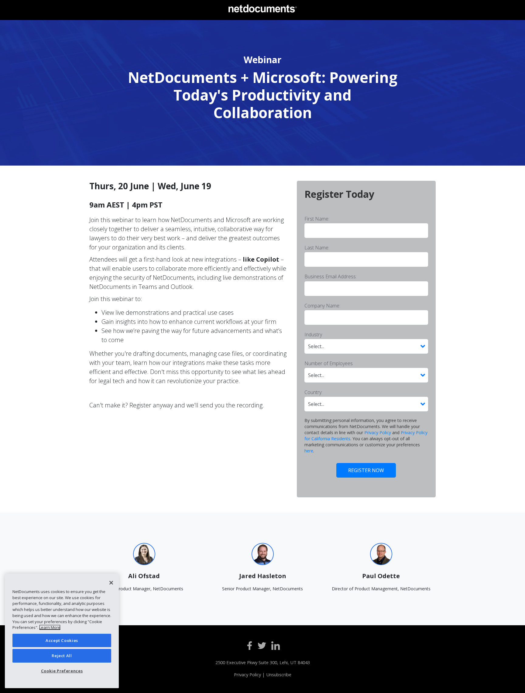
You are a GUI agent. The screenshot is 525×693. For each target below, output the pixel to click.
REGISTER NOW (366, 470)
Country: (313, 392)
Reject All (62, 655)
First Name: (316, 218)
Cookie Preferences (62, 671)
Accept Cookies (62, 640)
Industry (313, 334)
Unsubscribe (278, 674)
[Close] (111, 582)
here (308, 451)
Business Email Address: (330, 276)
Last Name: (316, 247)
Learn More (49, 627)
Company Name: (322, 305)
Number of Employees (328, 363)
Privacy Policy (377, 432)
